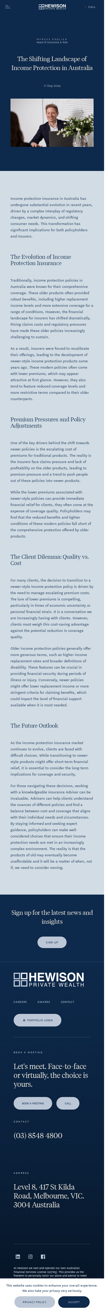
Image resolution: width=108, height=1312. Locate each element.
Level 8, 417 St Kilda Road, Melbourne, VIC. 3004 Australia (49, 1195)
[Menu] (17, 6)
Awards (43, 1001)
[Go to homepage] (52, 7)
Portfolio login (40, 1020)
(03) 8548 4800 (38, 1135)
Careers (20, 1001)
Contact (67, 1001)
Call (92, 7)
